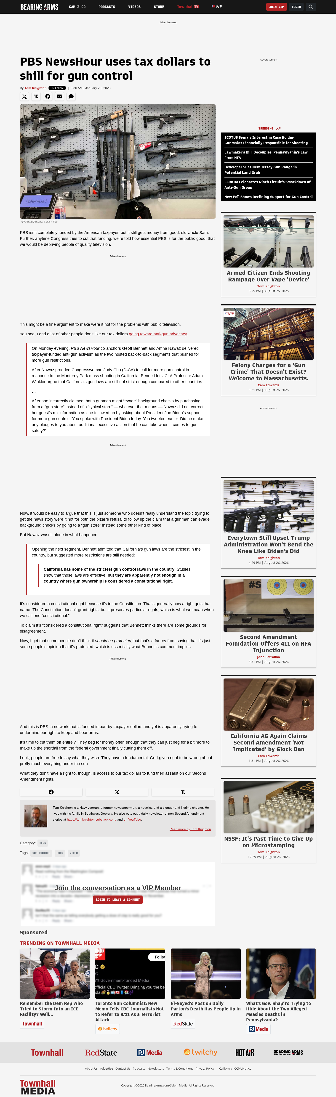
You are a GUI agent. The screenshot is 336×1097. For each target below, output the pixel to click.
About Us (91, 1068)
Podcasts (107, 7)
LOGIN (296, 7)
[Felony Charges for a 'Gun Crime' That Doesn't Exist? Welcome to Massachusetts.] (269, 333)
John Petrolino (268, 657)
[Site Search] (311, 7)
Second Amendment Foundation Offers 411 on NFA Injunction (268, 643)
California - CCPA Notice (235, 1068)
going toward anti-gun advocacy (158, 334)
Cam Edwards (268, 385)
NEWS (43, 843)
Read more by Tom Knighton (190, 829)
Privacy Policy (205, 1068)
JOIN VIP (276, 7)
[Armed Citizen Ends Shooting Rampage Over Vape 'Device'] (269, 241)
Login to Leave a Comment (118, 900)
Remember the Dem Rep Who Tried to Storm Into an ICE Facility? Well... (51, 1009)
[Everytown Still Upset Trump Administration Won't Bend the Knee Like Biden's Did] (269, 506)
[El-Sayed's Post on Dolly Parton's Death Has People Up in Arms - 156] (206, 974)
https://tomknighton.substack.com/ (91, 819)
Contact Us (122, 1068)
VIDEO (74, 853)
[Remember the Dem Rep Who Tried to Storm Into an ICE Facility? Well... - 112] (55, 974)
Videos (134, 7)
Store (159, 7)
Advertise (106, 1068)
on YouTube (132, 819)
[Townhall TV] (188, 6)
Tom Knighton (35, 88)
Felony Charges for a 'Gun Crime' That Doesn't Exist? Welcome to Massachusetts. (268, 371)
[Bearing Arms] (39, 7)
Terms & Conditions (179, 1068)
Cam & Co (77, 7)
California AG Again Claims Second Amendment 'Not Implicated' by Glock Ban (268, 742)
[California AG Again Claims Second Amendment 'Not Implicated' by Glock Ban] (269, 704)
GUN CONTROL (41, 853)
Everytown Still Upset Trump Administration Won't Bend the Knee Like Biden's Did (268, 544)
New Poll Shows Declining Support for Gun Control (268, 197)
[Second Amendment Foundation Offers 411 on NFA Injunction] (269, 605)
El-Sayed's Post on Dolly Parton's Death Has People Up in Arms (206, 1009)
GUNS (60, 853)
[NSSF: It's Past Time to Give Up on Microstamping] (269, 807)
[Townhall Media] (37, 1087)
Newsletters (156, 1068)
